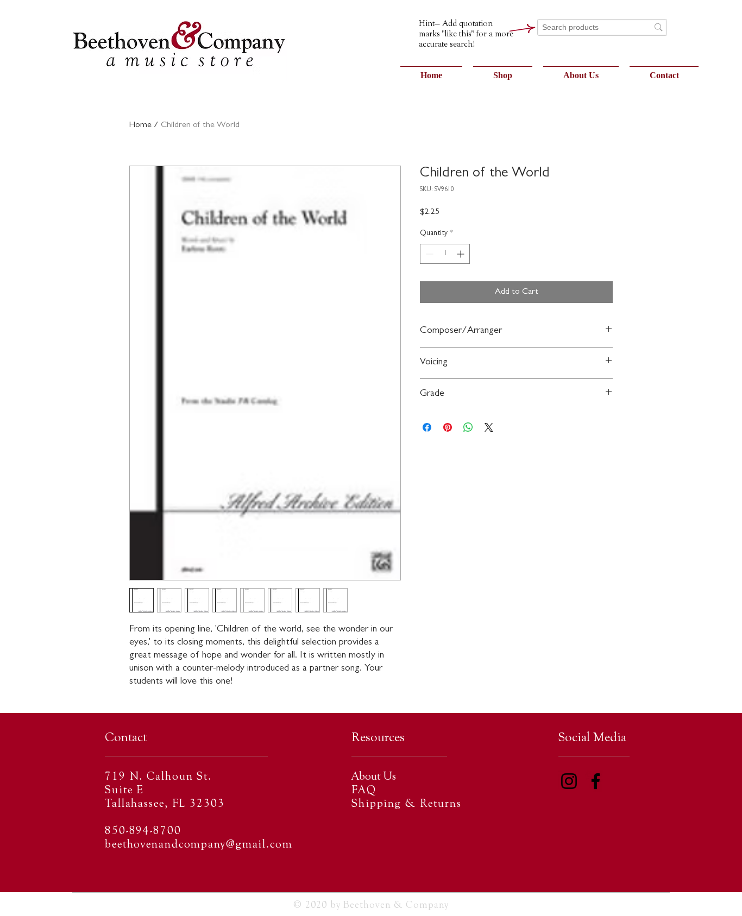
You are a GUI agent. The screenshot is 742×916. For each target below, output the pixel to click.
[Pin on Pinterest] (447, 427)
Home (140, 125)
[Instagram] (569, 781)
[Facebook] (595, 781)
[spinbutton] (445, 253)
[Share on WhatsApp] (468, 427)
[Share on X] (488, 427)
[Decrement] (428, 253)
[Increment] (461, 253)
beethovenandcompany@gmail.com (199, 845)
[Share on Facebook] (426, 427)
